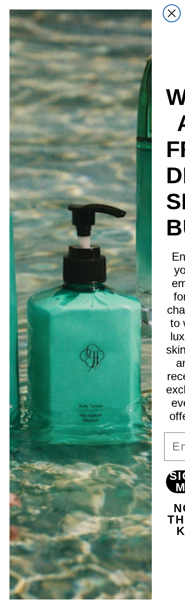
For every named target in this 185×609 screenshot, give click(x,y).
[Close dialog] (171, 13)
